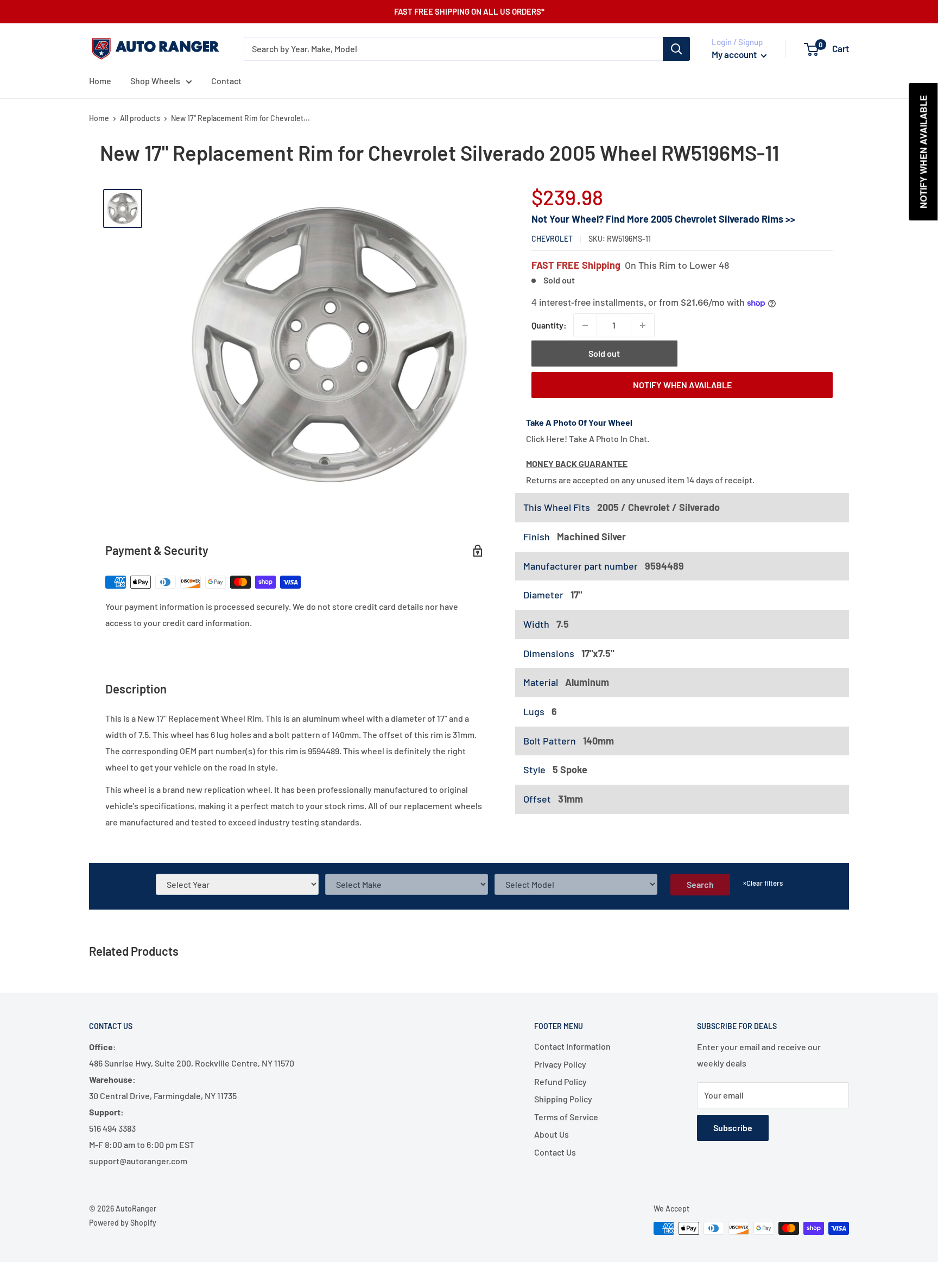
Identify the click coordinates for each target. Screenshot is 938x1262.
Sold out (604, 353)
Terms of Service (566, 1117)
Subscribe (732, 1127)
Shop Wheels (155, 80)
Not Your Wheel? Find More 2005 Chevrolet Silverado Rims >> (663, 219)
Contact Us (555, 1152)
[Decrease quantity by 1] (585, 325)
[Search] (676, 49)
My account (735, 54)
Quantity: (549, 325)
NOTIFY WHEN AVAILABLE (682, 385)
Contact (226, 80)
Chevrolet (552, 238)
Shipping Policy (563, 1099)
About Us (551, 1134)
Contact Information (572, 1046)
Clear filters (763, 883)
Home (100, 80)
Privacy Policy (560, 1064)
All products (140, 118)
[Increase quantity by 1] (642, 325)
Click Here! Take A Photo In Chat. (587, 438)
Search (700, 884)
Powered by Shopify (122, 1222)
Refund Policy (560, 1081)
